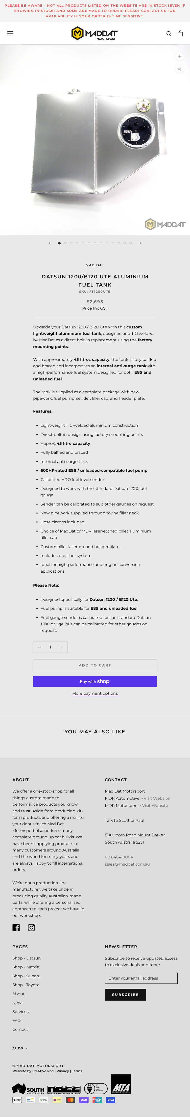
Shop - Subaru (26, 976)
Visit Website (157, 798)
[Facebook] (16, 927)
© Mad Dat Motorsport (38, 1066)
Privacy (63, 1071)
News (18, 1002)
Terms (77, 1071)
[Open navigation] (10, 33)
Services (20, 1011)
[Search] (169, 33)
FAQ (16, 1020)
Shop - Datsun (26, 958)
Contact (20, 1029)
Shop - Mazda (25, 967)
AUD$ (18, 1048)
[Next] (140, 243)
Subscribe (125, 994)
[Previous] (49, 243)
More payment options (95, 693)
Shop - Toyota (25, 985)
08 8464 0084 (119, 857)
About (18, 993)
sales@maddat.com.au (127, 864)
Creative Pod (43, 1071)
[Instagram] (31, 927)
